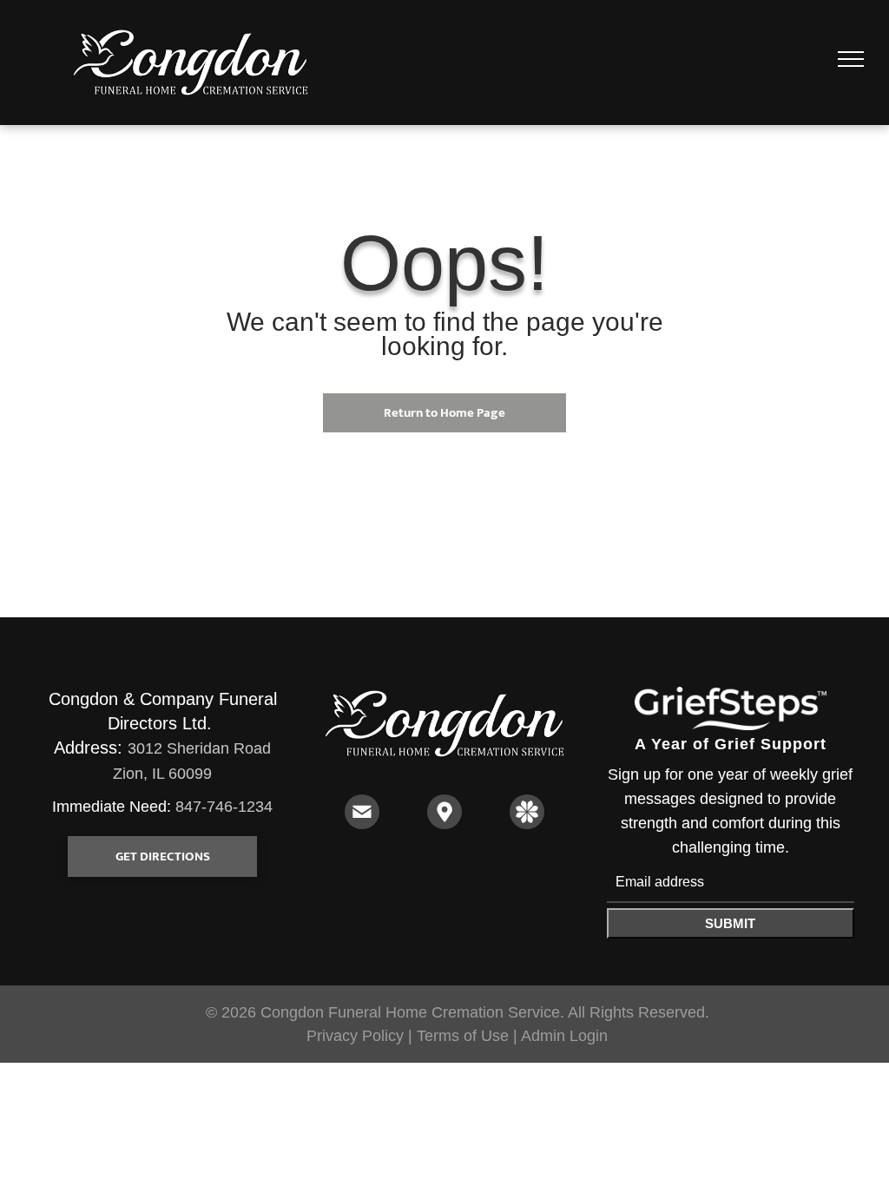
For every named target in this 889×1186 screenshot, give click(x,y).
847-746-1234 (224, 806)
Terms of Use (463, 1035)
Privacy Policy (355, 1035)
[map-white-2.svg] (444, 824)
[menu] (850, 59)
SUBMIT (730, 923)
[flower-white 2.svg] (527, 824)
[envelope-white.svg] (362, 824)
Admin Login (564, 1035)
